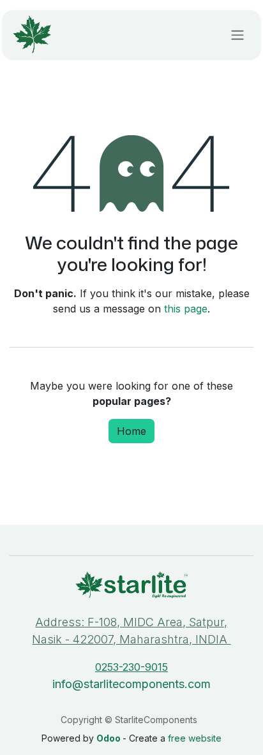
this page (185, 308)
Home (131, 431)
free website (195, 738)
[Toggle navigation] (237, 34)
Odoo (109, 738)
